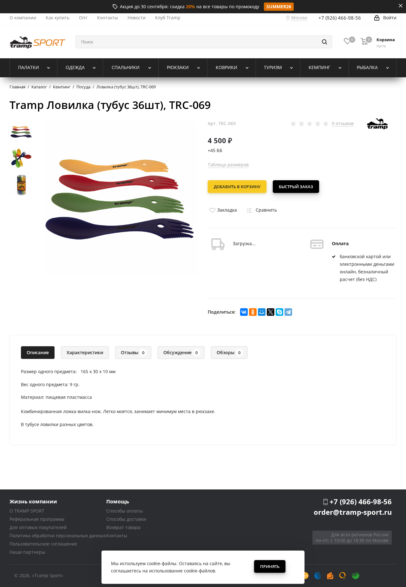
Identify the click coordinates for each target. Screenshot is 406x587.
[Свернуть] (400, 6)
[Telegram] (288, 312)
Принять (269, 566)
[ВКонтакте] (244, 312)
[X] (270, 312)
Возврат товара (123, 527)
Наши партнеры (27, 552)
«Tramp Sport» (47, 575)
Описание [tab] (38, 352)
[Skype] (279, 312)
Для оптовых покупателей (38, 527)
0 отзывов (343, 123)
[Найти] (324, 41)
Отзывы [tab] (132, 352)
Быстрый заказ (296, 186)
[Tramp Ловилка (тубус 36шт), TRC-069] (120, 198)
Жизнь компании (33, 501)
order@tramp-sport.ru (353, 512)
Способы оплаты (124, 511)
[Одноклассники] (253, 312)
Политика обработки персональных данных (58, 536)
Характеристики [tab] (85, 352)
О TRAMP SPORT (27, 511)
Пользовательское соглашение (43, 544)
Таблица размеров (228, 165)
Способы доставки (126, 519)
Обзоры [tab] (228, 352)
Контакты (116, 536)
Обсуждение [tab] (180, 352)
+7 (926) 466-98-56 (339, 18)
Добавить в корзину (237, 186)
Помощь (117, 501)
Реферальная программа (37, 519)
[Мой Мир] (261, 312)
